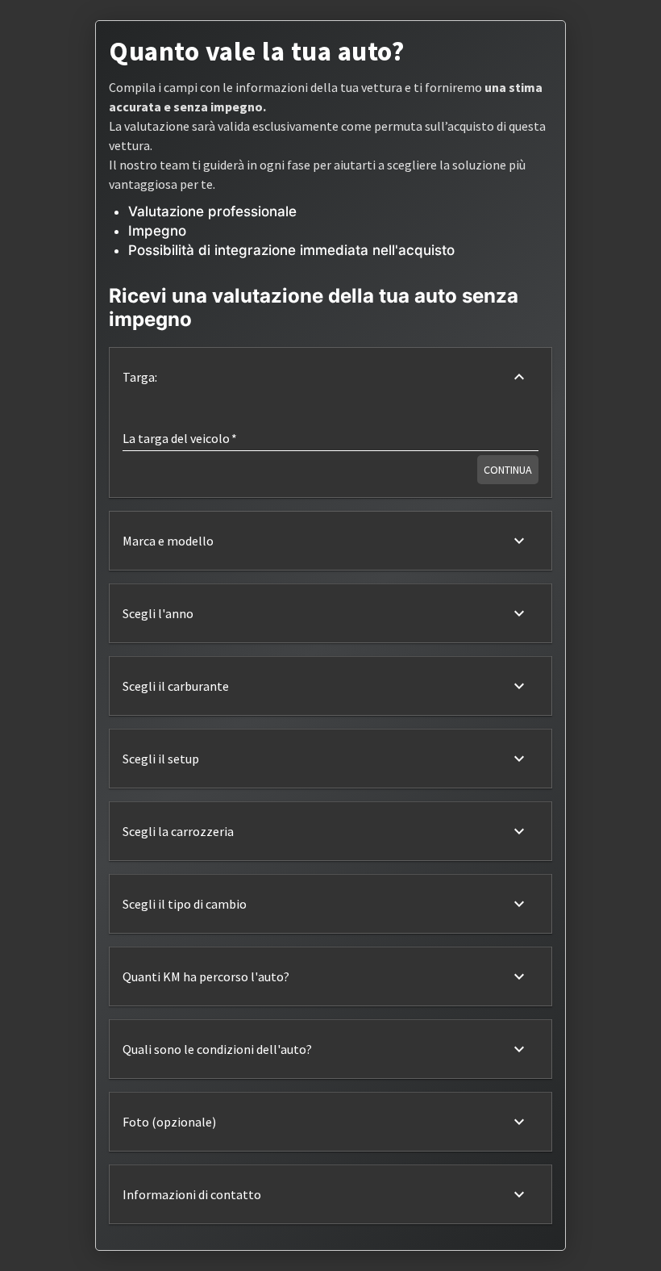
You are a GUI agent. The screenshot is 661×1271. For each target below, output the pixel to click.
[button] (330, 377)
